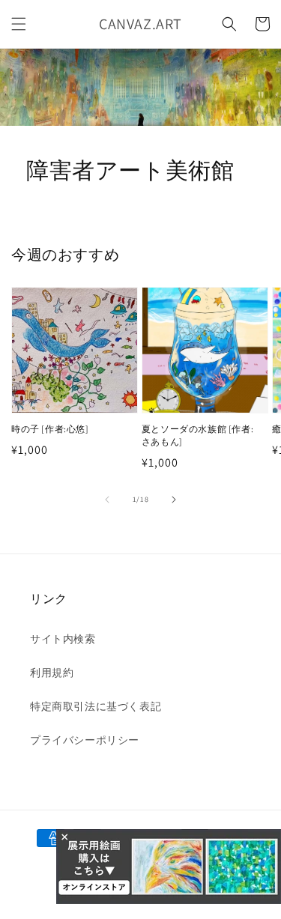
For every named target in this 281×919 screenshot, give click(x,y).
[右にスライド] (173, 499)
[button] (18, 23)
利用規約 (51, 672)
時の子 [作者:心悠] (50, 428)
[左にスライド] (107, 499)
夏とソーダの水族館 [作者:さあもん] (197, 435)
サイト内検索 (63, 639)
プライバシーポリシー (84, 740)
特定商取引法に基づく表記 (95, 706)
